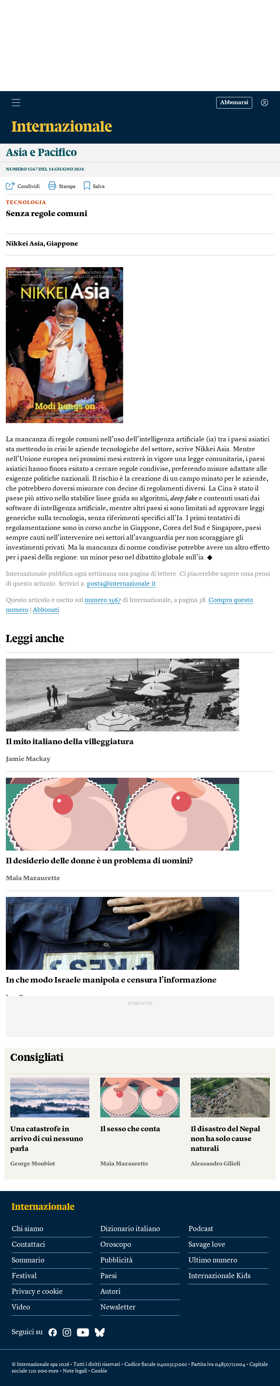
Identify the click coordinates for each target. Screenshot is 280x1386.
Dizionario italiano (130, 1229)
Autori (110, 1292)
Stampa (67, 186)
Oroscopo (115, 1245)
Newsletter (118, 1307)
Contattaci (28, 1245)
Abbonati (46, 610)
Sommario (28, 1260)
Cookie (99, 1371)
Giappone (62, 244)
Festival (24, 1276)
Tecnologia (26, 202)
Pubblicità (116, 1260)
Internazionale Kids (219, 1276)
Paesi (108, 1276)
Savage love (206, 1245)
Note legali (75, 1371)
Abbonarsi (234, 103)
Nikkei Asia (24, 244)
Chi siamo (27, 1229)
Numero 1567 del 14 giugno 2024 (45, 169)
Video (21, 1307)
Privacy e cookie (37, 1292)
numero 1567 (103, 600)
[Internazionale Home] (45, 1206)
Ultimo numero (212, 1260)
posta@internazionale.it (121, 584)
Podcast (200, 1229)
